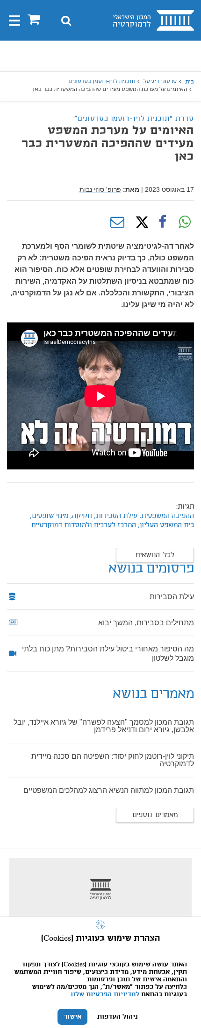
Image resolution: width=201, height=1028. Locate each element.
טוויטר (139, 222)
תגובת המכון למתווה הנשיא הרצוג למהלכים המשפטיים (108, 790)
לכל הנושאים (155, 555)
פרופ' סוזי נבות (100, 189)
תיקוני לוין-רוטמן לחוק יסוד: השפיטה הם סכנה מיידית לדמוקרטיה (112, 760)
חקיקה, (80, 516)
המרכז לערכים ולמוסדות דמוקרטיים (83, 525)
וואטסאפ (184, 222)
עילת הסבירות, (115, 516)
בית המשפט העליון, (166, 525)
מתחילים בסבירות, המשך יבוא (146, 623)
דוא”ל (117, 222)
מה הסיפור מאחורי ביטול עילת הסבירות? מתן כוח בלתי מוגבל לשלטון (108, 653)
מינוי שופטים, (48, 516)
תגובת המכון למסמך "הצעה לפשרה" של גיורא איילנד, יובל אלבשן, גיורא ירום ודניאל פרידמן (104, 726)
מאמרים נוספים (155, 815)
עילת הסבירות (172, 597)
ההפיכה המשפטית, (165, 516)
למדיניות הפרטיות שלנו (105, 994)
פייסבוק (162, 222)
